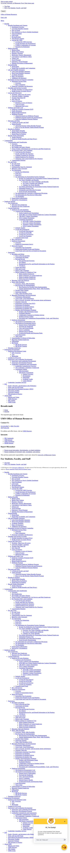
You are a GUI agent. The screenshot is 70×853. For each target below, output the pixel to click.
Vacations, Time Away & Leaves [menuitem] (21, 94)
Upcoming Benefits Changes (20, 477)
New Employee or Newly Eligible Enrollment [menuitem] (25, 32)
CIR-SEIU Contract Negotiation (28, 665)
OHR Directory (27, 431)
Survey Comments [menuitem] (24, 330)
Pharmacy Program (17, 502)
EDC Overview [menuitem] (16, 353)
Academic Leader (28, 827)
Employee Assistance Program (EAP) (22, 558)
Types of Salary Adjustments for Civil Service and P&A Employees (31, 597)
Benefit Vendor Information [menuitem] (16, 135)
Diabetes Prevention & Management (22, 511)
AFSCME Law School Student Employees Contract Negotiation (37, 663)
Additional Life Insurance (19, 526)
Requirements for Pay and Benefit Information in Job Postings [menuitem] (37, 264)
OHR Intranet (8, 440)
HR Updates (11, 849)
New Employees (13, 651)
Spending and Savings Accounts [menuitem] (17, 88)
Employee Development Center (17, 799)
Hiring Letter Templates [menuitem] (22, 270)
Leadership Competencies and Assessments (24, 813)
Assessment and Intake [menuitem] (21, 257)
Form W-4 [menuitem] (18, 175)
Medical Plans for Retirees (19, 581)
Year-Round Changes (18, 487)
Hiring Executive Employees (27, 727)
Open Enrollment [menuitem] (17, 33)
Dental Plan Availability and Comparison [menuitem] (23, 68)
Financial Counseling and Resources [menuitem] (22, 86)
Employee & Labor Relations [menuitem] (20, 209)
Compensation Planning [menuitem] (18, 160)
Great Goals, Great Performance (24, 747)
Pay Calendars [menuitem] (16, 165)
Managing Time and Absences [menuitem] (20, 280)
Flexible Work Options (21, 739)
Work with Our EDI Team (15, 836)
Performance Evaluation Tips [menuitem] (23, 308)
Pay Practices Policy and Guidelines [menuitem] (22, 150)
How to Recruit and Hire (22, 704)
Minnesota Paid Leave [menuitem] (21, 106)
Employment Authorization (19, 646)
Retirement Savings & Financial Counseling (20, 528)
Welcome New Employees (19, 653)
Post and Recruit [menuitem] (20, 259)
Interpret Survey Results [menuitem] (26, 331)
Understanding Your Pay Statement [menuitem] (22, 167)
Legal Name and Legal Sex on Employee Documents (30, 699)
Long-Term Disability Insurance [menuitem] (21, 71)
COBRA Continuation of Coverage (25, 493)
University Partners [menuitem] (13, 392)
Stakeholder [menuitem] (26, 377)
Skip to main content (7, 1)
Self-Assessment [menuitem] (23, 371)
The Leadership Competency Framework (27, 816)
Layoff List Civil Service (26, 683)
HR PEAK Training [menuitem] (21, 346)
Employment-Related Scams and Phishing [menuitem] (27, 249)
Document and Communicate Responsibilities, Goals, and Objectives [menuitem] (39, 318)
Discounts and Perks (14, 569)
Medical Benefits (13, 497)
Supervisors (11, 701)
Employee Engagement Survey (24, 692)
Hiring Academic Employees (27, 725)
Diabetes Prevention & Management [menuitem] (22, 63)
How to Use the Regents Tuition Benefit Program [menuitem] (29, 127)
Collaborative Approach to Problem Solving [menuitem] (31, 315)
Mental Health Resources (19, 561)
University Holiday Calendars (20, 544)
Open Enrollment (17, 482)
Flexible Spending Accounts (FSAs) (22, 538)
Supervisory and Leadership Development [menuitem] (20, 359)
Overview (18, 531)
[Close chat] (65, 821)
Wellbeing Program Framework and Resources (28, 566)
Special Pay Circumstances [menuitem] (19, 200)
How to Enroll (16, 479)
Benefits (6, 411)
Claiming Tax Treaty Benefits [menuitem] (31, 185)
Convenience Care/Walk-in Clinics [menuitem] (22, 56)
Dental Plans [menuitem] (15, 66)
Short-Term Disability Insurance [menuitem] (21, 73)
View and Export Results (26, 776)
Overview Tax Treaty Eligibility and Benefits (35, 630)
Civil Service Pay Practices (23, 600)
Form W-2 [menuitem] (18, 173)
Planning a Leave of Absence (23, 551)
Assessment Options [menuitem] (21, 369)
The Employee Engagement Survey (25, 771)
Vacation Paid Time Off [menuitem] (18, 98)
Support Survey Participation (27, 773)
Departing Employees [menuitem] (14, 348)
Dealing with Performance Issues (28, 760)
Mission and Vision (13, 846)
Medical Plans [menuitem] (16, 50)
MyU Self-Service (17, 688)
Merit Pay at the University (19, 617)
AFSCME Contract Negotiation (32, 669)
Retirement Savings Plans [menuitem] (19, 81)
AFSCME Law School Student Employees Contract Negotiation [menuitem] (37, 214)
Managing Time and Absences (20, 729)
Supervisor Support (20, 740)
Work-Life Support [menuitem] (17, 246)
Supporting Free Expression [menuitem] (23, 247)
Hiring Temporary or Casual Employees (30, 724)
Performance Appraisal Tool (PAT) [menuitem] (25, 303)
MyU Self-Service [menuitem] (17, 239)
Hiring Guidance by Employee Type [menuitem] (25, 272)
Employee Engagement (18, 689)
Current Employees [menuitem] (13, 208)
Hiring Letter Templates (22, 719)
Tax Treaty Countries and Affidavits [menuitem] (33, 183)
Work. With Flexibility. (18, 730)
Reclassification (16, 485)
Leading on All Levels (14, 806)
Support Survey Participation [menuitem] (27, 325)
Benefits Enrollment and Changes (17, 474)
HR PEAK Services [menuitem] (21, 344)
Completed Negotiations (26, 668)
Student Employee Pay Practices (24, 605)
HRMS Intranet (8, 443)
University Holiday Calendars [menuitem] (20, 96)
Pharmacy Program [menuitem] (17, 53)
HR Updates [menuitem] (11, 400)
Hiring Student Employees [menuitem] (26, 274)
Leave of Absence (17, 549)
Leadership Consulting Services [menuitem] (17, 382)
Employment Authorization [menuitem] (19, 198)
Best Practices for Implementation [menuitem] (25, 285)
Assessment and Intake (21, 706)
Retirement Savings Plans (19, 530)
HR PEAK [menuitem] (15, 343)
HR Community (9, 438)
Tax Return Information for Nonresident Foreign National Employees (39, 635)
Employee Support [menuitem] (9, 201)
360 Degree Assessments (26, 821)
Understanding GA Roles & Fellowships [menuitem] (23, 338)
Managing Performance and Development (24, 743)
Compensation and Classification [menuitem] (17, 142)
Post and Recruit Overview (27, 709)
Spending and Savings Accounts (17, 536)
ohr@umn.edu (5, 428)
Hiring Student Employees (26, 722)
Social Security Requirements (27, 640)
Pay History (22, 711)
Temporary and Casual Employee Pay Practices (29, 607)
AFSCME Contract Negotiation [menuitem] (32, 221)
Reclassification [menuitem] (16, 37)
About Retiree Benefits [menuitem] (18, 130)
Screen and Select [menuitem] (20, 267)
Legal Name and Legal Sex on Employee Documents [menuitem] (30, 251)
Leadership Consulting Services (17, 831)
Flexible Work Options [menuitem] (21, 290)
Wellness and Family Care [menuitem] (15, 107)
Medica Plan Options (18, 500)
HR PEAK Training (21, 794)
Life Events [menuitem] (15, 35)
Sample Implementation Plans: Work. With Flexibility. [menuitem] (34, 288)
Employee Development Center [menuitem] (17, 351)
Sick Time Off (16, 548)
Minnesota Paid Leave (21, 554)
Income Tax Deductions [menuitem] (22, 172)
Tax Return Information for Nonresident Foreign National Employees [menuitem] (39, 186)
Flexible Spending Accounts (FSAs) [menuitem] (22, 89)
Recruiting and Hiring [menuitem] (18, 254)
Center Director (27, 829)
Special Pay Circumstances (19, 648)
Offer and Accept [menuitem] (20, 269)
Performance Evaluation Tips (23, 757)
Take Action (18, 785)
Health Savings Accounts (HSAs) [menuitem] (21, 91)
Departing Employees (14, 796)
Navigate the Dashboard (26, 775)
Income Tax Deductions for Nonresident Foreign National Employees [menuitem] (39, 178)
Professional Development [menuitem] (12, 349)
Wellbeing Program (17, 562)
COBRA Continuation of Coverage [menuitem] (25, 45)
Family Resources (17, 559)
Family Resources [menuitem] (17, 111)
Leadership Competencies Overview (25, 814)
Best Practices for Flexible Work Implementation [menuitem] (33, 287)
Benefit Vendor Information (16, 584)
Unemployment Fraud (21, 686)
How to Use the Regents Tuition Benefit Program (29, 576)
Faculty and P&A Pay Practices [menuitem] (24, 153)
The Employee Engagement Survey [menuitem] (25, 323)
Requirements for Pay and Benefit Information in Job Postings (37, 712)
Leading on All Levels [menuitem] (14, 358)
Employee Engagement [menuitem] (18, 241)
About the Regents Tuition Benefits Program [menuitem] (28, 126)
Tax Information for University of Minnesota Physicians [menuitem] (31, 193)
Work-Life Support (17, 694)
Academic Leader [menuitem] (28, 379)
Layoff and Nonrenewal (22, 678)
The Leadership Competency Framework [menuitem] (27, 367)
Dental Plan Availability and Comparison (23, 516)
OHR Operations (9, 441)
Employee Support (9, 650)
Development (26, 824)
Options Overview (28, 822)
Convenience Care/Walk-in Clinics (22, 505)
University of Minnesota (18, 467)
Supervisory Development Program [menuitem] (22, 362)
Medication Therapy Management (21, 503)
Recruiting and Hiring (18, 702)
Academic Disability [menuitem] (17, 75)
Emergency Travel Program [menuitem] (20, 61)
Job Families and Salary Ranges (21, 595)
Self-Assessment (23, 819)
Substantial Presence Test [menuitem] (26, 188)
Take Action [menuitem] (18, 336)
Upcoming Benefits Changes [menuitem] (20, 28)
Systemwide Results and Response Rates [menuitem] (30, 333)
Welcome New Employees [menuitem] (19, 205)
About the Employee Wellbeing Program (27, 564)
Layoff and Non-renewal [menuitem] (26, 231)
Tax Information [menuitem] (16, 170)
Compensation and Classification (17, 590)
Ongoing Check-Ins (21, 750)
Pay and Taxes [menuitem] (12, 162)
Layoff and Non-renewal (26, 679)
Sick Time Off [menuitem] (16, 99)
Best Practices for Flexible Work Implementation (33, 735)
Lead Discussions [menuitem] (20, 334)
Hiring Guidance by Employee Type (25, 720)
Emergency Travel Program (20, 510)
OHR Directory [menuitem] (12, 399)
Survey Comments (24, 778)
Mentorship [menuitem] (15, 356)
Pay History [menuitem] (22, 262)
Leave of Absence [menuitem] (17, 101)
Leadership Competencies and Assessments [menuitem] (24, 364)
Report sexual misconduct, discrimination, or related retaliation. (22, 450)
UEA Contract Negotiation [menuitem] (26, 218)
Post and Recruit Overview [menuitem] (27, 260)
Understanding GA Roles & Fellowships (23, 786)
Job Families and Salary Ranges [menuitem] (21, 147)
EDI (5, 832)
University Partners (13, 841)
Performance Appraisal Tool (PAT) (25, 752)
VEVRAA (22, 714)
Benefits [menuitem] (6, 23)
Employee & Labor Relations (20, 658)
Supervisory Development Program (22, 811)
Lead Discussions (20, 783)
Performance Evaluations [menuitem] (22, 305)
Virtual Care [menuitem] (15, 58)
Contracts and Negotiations (23, 660)
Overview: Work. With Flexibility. (25, 732)
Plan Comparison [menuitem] (20, 84)
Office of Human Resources (9, 14)
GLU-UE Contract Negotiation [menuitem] (32, 223)
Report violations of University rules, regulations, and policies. (22, 452)
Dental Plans (15, 515)
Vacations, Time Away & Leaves (21, 543)
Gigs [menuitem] (13, 354)
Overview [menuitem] (18, 83)
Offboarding (15, 790)
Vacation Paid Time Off (18, 546)
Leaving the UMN (17, 488)
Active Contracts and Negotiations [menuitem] (29, 213)
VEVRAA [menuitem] (22, 265)
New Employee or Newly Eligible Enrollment (25, 480)
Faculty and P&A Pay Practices (24, 602)
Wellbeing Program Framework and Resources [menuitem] (28, 117)
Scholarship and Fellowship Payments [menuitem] (30, 190)
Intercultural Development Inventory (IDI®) (20, 837)
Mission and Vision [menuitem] (13, 397)
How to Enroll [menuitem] (16, 30)
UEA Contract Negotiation (26, 666)
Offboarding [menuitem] (15, 341)
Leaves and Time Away (15, 541)
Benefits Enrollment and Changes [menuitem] (17, 25)
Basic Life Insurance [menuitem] (18, 76)
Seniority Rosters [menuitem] (20, 228)
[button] (51, 840)
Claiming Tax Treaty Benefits (31, 633)
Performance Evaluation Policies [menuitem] (24, 307)
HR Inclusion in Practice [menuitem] (15, 394)
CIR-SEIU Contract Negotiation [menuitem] (28, 216)
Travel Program (16, 508)
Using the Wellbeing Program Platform (26, 567)
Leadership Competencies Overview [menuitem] (25, 366)
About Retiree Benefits (18, 579)
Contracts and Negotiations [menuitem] (23, 211)
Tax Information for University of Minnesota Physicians (31, 641)
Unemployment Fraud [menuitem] (21, 237)
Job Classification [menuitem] (17, 145)
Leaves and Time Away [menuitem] (15, 93)
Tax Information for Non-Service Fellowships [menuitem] (28, 195)
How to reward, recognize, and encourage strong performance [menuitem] (33, 300)
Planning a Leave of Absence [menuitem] (23, 102)
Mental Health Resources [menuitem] (19, 112)
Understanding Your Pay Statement (22, 615)
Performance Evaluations (22, 753)
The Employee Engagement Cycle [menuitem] (25, 321)
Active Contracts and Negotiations (29, 661)
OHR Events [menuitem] (11, 402)
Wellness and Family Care (15, 556)
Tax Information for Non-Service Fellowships (28, 643)
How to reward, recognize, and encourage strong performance (33, 748)
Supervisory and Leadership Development (20, 808)
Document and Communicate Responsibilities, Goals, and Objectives (39, 767)
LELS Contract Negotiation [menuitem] (31, 226)
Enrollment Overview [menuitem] (18, 27)
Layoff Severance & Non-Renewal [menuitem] (25, 43)
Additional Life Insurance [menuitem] (19, 78)
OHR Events (11, 850)
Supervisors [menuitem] (11, 252)
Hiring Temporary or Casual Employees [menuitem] (30, 275)
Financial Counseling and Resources (22, 535)
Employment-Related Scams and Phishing (27, 697)
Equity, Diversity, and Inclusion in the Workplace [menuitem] (22, 386)
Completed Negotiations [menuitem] (26, 219)
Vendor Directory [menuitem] (17, 137)
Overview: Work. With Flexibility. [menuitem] (25, 283)
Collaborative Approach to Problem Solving (31, 763)
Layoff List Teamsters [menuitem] (25, 236)
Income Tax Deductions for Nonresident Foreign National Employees (39, 627)
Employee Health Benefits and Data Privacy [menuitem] (24, 139)
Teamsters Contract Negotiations (32, 673)
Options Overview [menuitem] (28, 374)
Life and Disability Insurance (16, 518)
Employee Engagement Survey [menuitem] (24, 244)
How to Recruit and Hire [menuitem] (22, 256)
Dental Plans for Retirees (19, 582)
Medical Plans (16, 498)
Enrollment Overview (18, 475)
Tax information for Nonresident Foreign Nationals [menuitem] (30, 177)
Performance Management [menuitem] (22, 297)
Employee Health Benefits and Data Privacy (24, 587)
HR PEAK (15, 791)
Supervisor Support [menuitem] (20, 292)
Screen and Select (20, 716)
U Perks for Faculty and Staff (20, 571)
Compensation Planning (18, 609)
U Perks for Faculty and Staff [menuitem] (20, 122)
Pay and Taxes (12, 610)
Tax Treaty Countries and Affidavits (33, 632)
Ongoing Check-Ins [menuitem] (21, 302)
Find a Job (4, 17)
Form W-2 (18, 622)
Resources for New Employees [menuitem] (21, 206)
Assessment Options (21, 818)
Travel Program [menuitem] (16, 60)
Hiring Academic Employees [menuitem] (27, 277)
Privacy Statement (10, 469)
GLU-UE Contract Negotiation (32, 671)
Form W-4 (18, 623)
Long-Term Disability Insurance (21, 520)
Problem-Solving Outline (26, 765)
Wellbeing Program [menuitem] (17, 114)
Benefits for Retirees (14, 577)
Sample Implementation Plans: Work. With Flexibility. (34, 737)
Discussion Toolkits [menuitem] (13, 390)
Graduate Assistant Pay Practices (24, 604)
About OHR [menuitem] (8, 395)
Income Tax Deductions (22, 620)
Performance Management (22, 745)
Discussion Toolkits (13, 839)
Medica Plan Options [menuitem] (18, 51)
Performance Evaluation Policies (24, 755)
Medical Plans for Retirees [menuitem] (19, 132)
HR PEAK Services (21, 793)
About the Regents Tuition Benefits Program (28, 574)
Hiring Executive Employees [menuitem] (27, 279)
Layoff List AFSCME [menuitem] (25, 232)
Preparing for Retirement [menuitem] (22, 47)
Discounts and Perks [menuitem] (14, 121)
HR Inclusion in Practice (15, 842)
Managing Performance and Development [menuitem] (24, 295)
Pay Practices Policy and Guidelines (22, 599)
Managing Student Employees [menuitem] (20, 339)
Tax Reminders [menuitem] (19, 196)
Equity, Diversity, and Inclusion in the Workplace (22, 834)
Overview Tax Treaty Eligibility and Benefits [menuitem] (35, 181)
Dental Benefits (12, 513)
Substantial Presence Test (26, 637)
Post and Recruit (20, 707)
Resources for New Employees (21, 655)
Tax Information (16, 618)
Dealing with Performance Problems (25, 758)
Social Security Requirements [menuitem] (27, 191)
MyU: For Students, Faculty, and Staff (15, 8)
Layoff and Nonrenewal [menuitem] (22, 229)
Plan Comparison (20, 533)
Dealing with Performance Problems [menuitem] (25, 310)
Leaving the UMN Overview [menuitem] (23, 42)
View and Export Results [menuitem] (26, 328)
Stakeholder (26, 826)
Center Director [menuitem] (27, 381)
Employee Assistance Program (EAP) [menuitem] (22, 109)
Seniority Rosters (20, 676)
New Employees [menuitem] (13, 203)
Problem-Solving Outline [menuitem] (26, 316)
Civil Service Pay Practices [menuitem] (23, 152)
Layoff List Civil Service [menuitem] (26, 234)
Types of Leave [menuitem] (19, 104)
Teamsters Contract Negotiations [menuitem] (32, 224)
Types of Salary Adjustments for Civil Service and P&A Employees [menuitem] (31, 149)
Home (6, 410)
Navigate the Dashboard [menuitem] (26, 326)
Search (3, 11)
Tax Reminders (19, 645)
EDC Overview (16, 801)
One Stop (7, 6)
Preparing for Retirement (22, 495)
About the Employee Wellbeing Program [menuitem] (27, 116)
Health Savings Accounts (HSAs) (21, 539)
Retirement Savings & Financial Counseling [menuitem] (20, 79)
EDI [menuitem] (5, 384)
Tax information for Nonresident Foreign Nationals (30, 625)
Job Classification (17, 594)
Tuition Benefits (16, 572)
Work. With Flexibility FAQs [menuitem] (23, 293)
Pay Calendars (16, 613)
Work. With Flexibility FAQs (23, 742)
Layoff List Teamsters (25, 684)
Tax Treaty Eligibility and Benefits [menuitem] (29, 180)
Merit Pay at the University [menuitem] (19, 168)
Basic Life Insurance (18, 525)
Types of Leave (19, 553)
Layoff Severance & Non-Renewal (25, 492)
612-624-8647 (5, 426)
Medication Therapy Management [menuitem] (21, 55)
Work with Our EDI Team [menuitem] (15, 387)
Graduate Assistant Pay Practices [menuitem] (24, 155)
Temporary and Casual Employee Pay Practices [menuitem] (29, 158)
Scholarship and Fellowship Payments (30, 638)
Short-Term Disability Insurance (21, 521)
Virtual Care (15, 507)
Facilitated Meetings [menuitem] (25, 313)
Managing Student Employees (20, 788)
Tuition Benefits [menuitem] (16, 124)
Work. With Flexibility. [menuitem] (18, 282)
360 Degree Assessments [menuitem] (26, 372)
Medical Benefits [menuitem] (13, 48)
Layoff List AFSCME (25, 681)
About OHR (8, 844)
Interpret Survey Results (26, 780)
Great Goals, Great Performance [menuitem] (24, 298)
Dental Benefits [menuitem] (12, 65)
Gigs (13, 803)
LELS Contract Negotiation (31, 674)
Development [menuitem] (26, 376)
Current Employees (13, 656)
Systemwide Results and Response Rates (30, 781)
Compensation (8, 589)
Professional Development (12, 798)
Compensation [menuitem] (8, 140)
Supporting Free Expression (23, 696)
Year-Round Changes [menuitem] (18, 38)
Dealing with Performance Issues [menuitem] (28, 311)
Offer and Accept (20, 717)
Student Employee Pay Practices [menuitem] (24, 157)
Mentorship (15, 804)
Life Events (15, 484)
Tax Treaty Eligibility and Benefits (29, 628)
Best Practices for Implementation (25, 734)
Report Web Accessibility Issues (23, 469)
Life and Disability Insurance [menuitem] (16, 70)
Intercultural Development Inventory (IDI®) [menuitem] (20, 389)
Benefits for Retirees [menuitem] (14, 129)
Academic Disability (17, 523)
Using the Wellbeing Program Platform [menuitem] (26, 119)
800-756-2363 (15, 426)
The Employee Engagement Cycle (25, 770)
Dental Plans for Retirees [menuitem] (19, 134)
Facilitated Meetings (25, 762)
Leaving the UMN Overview (23, 490)
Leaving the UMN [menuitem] (17, 40)
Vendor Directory (17, 586)
